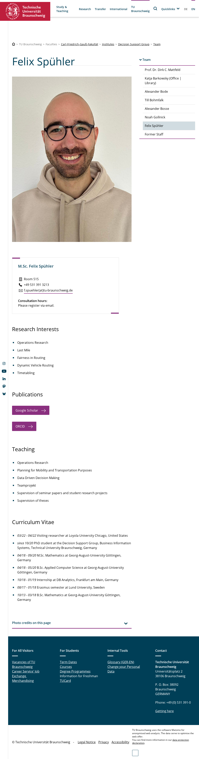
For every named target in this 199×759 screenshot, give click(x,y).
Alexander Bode (156, 91)
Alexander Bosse (157, 108)
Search (155, 8)
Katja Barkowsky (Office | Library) (163, 80)
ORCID (20, 426)
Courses (66, 667)
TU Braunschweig (140, 9)
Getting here (164, 711)
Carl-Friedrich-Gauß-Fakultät (79, 44)
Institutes (108, 44)
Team (157, 44)
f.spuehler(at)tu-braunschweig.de (48, 290)
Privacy (103, 742)
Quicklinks (168, 9)
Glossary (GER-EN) (120, 662)
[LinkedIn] (4, 379)
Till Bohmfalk (154, 100)
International (118, 9)
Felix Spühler (154, 126)
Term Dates (68, 662)
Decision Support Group (133, 44)
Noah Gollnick (155, 117)
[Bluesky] (4, 394)
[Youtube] (4, 371)
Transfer (100, 9)
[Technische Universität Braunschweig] (25, 11)
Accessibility (120, 742)
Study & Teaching (62, 9)
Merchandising (23, 681)
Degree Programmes (75, 671)
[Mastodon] (4, 386)
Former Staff (154, 134)
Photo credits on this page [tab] (31, 623)
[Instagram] (4, 364)
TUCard (65, 681)
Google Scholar (27, 410)
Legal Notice (87, 742)
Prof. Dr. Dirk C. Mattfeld (162, 70)
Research (85, 9)
